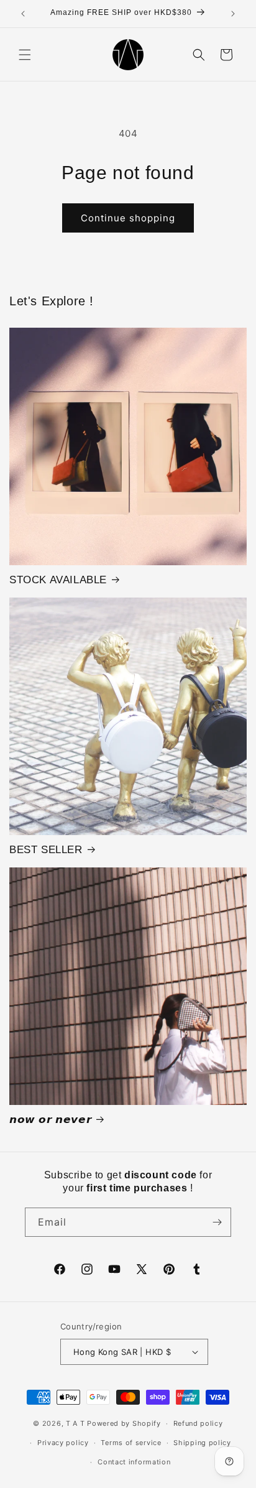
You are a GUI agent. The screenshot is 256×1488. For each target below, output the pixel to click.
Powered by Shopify (124, 1423)
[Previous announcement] (23, 13)
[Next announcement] (233, 13)
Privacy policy (63, 1442)
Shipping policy (202, 1442)
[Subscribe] (217, 1222)
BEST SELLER (46, 850)
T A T (75, 1423)
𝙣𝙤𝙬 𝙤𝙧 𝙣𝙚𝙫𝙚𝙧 (50, 1119)
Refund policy (198, 1423)
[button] (25, 54)
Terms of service (131, 1442)
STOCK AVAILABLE (58, 580)
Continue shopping (128, 218)
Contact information (134, 1462)
